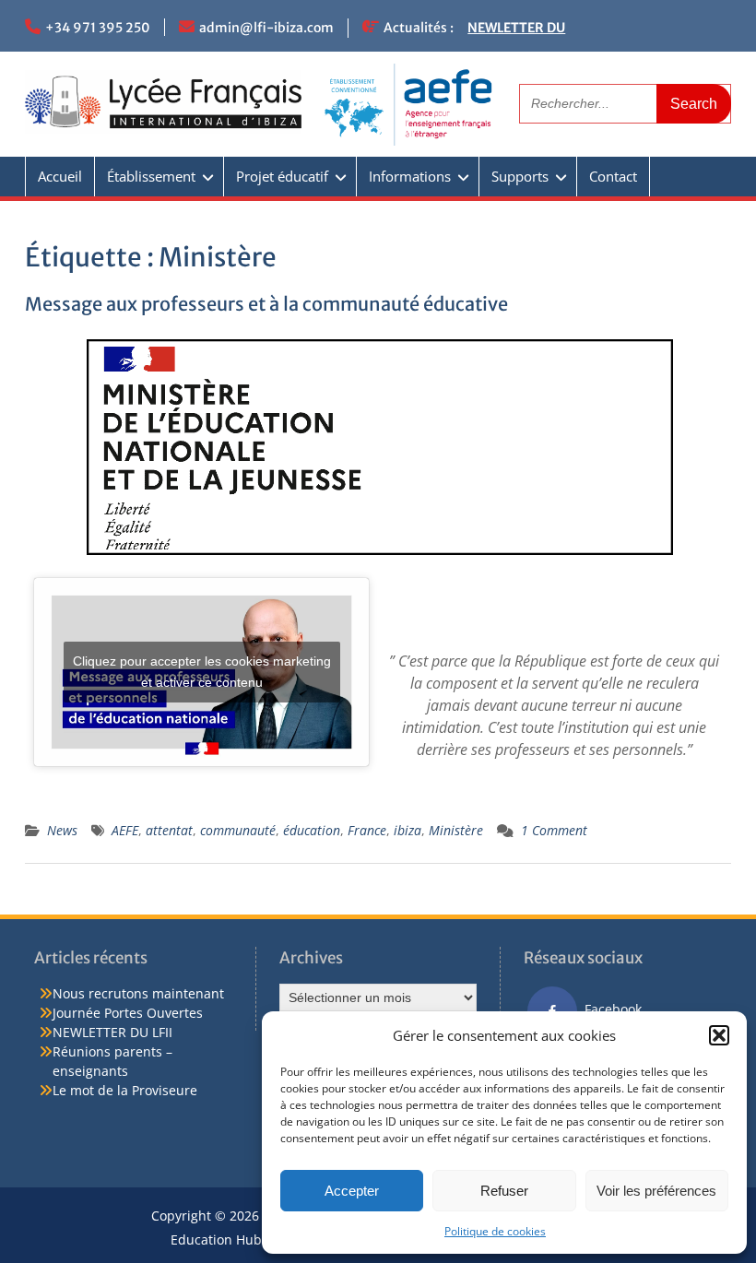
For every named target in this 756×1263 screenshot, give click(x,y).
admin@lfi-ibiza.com (266, 27)
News (62, 830)
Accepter (352, 1190)
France (367, 830)
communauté (238, 830)
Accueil (60, 176)
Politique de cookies (495, 1231)
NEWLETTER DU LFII (112, 1032)
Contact (613, 176)
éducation (311, 830)
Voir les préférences (656, 1190)
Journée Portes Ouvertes (128, 1012)
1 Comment (554, 830)
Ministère (456, 830)
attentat (169, 830)
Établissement (151, 176)
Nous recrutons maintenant (138, 993)
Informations (410, 176)
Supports (520, 176)
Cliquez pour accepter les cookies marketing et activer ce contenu (202, 672)
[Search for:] (625, 103)
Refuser (504, 1190)
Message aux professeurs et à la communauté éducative (266, 303)
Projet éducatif (282, 176)
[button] (719, 1035)
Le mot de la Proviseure (125, 1090)
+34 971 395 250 (97, 27)
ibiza (407, 830)
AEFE (125, 830)
